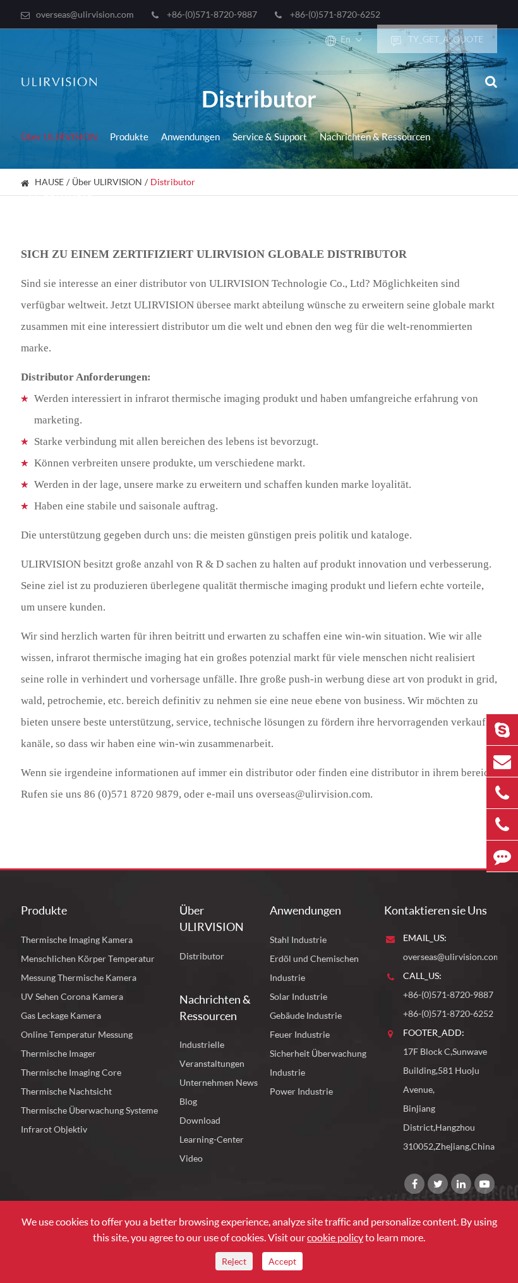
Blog (188, 1101)
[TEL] (502, 792)
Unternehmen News (218, 1082)
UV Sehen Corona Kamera (72, 996)
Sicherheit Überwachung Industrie (318, 1063)
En (345, 38)
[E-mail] (502, 761)
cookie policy (335, 1237)
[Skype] (502, 729)
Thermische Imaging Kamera (77, 939)
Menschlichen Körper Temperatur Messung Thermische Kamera (88, 968)
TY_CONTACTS (59, 192)
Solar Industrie (298, 996)
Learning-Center (211, 1139)
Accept (282, 1261)
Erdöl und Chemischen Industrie (314, 968)
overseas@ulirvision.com (85, 14)
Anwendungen (190, 136)
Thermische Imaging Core (71, 1072)
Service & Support (269, 136)
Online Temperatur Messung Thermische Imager (77, 1044)
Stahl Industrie (298, 939)
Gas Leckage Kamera (61, 1015)
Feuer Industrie (300, 1034)
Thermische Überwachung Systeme (89, 1110)
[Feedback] (502, 856)
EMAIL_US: (425, 937)
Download (199, 1120)
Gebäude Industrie (306, 1015)
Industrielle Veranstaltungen (211, 1054)
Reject (234, 1261)
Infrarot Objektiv (54, 1129)
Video (191, 1158)
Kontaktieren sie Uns (435, 910)
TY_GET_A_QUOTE (444, 38)
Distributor (201, 956)
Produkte (129, 136)
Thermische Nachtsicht (66, 1091)
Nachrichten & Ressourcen (375, 136)
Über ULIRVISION (59, 136)
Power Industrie (301, 1091)
